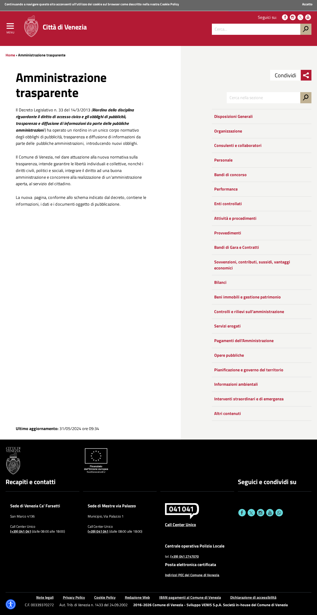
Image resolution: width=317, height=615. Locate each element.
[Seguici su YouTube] (308, 17)
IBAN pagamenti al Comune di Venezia (190, 597)
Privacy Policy (74, 597)
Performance (226, 189)
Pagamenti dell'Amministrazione (244, 340)
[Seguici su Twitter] (300, 17)
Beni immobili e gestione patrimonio (247, 297)
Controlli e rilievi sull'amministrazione (249, 311)
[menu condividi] (306, 75)
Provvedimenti (227, 233)
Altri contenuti (227, 413)
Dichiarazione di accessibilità (253, 597)
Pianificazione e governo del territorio (248, 370)
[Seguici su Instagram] (293, 17)
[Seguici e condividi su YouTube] (270, 512)
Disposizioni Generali (233, 116)
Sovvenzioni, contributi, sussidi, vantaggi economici (252, 265)
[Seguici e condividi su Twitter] (251, 512)
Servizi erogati (227, 326)
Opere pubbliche (229, 355)
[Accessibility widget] (11, 604)
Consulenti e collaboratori (238, 145)
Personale (223, 160)
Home (10, 55)
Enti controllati (228, 204)
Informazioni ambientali (236, 384)
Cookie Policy (169, 4)
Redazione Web (137, 597)
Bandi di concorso (230, 175)
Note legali (45, 597)
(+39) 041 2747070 (184, 556)
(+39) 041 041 (20, 531)
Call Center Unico (180, 524)
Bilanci (220, 282)
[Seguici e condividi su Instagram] (260, 512)
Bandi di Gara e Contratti (236, 247)
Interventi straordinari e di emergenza (249, 399)
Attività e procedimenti (235, 218)
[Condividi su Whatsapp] (279, 512)
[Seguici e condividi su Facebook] (242, 512)
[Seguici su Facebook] (285, 17)
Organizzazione (228, 131)
